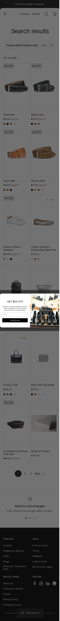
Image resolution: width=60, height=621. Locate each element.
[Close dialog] (57, 295)
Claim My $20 (15, 320)
